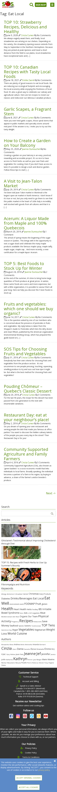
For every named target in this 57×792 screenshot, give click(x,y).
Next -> (51, 493)
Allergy (3, 594)
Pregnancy (15, 622)
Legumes (36, 613)
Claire (14, 649)
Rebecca (35, 663)
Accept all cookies (28, 787)
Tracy (46, 663)
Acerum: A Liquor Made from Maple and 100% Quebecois (26, 223)
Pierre (29, 663)
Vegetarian (40, 629)
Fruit (38, 604)
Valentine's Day (6, 630)
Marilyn (4, 663)
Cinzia (6, 648)
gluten (44, 604)
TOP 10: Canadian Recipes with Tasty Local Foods (27, 71)
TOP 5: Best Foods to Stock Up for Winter (24, 266)
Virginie (51, 663)
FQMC (3, 654)
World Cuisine (17, 633)
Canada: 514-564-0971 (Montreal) (30, 688)
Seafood (14, 625)
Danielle (27, 649)
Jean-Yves (19, 654)
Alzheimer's (11, 594)
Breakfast (19, 594)
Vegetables (26, 629)
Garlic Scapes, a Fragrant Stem (27, 111)
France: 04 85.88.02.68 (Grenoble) (30, 694)
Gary (8, 654)
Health (7, 608)
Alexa (11, 644)
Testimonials (36, 626)
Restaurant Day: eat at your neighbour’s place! (26, 417)
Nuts (17, 617)
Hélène (12, 654)
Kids (26, 613)
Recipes (26, 620)
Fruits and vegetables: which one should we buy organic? (28, 308)
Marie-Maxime (48, 659)
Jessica (53, 654)
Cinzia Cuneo (27, 35)
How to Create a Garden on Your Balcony (27, 143)
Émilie (47, 648)
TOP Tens (48, 625)
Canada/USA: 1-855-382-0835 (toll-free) (30, 691)
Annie (22, 644)
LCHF (30, 613)
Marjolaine (11, 663)
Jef (38, 653)
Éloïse (33, 649)
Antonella (28, 644)
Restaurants (37, 622)
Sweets (27, 625)
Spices (21, 626)
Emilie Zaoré (28, 80)
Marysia (18, 663)
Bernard (42, 644)
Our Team (33, 616)
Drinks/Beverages (21, 598)
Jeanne (30, 653)
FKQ (53, 649)
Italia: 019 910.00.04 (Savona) (30, 696)
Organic (23, 616)
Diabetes (5, 598)
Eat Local (38, 598)
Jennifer (45, 654)
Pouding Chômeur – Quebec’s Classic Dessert (28, 388)
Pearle (24, 662)
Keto (21, 613)
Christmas (34, 593)
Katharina (9, 660)
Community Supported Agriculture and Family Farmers (26, 453)
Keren (30, 660)
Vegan (15, 629)
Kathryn (20, 658)
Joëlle (3, 659)
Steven (41, 663)
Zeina (3, 665)
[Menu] (52, 5)
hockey (35, 609)
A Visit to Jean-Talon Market (23, 183)
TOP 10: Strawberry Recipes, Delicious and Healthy (25, 26)
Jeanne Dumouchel (31, 149)
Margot (38, 660)
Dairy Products (45, 594)
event (22, 604)
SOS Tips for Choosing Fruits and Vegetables (25, 351)
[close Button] (55, 761)
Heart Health (20, 609)
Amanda (36, 644)
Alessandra (5, 644)
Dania (20, 648)
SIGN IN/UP (41, 4)
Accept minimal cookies (28, 778)
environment (14, 604)
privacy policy (44, 770)
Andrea (17, 644)
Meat (42, 612)
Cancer (25, 594)
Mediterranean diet (8, 617)
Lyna (34, 660)
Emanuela (40, 649)
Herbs (29, 609)
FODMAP (29, 604)
